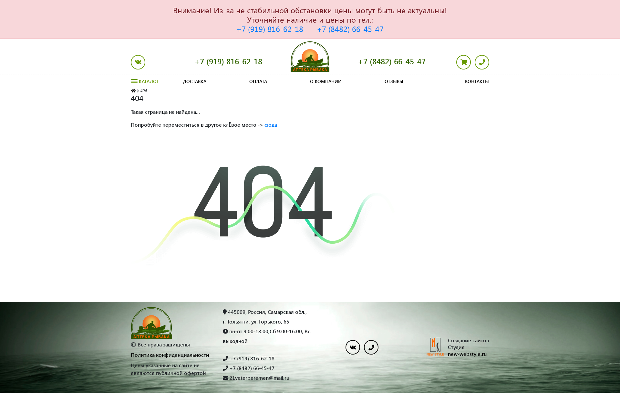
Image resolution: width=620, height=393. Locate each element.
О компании (326, 81)
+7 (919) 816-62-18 (269, 29)
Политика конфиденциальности (170, 354)
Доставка (194, 81)
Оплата (258, 81)
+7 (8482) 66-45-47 (350, 29)
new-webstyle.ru (467, 353)
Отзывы (394, 81)
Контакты (477, 81)
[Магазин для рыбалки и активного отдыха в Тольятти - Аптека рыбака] (133, 90)
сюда (270, 124)
